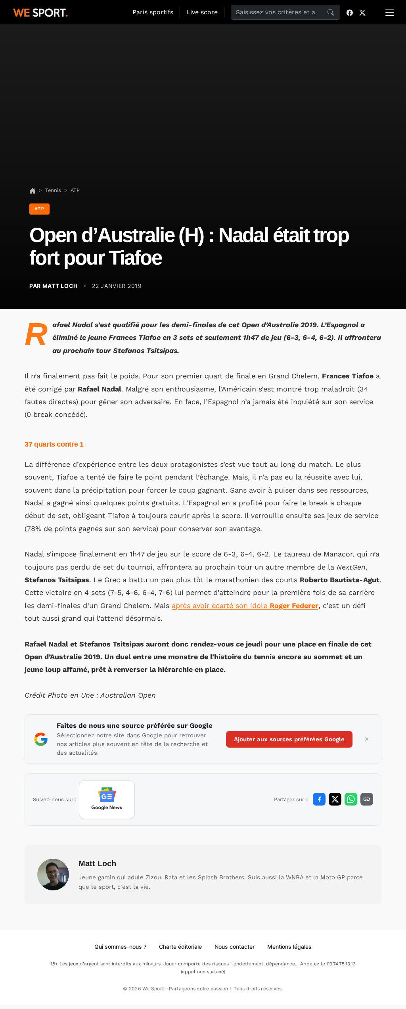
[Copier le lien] (366, 799)
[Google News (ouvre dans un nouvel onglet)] (107, 799)
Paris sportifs (152, 12)
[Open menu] (389, 12)
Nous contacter (234, 946)
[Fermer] (366, 739)
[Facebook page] (350, 12)
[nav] (32, 190)
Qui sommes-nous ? (120, 946)
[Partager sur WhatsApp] (351, 799)
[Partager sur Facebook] (319, 799)
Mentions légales (289, 946)
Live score (202, 12)
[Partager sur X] (335, 799)
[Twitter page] (362, 12)
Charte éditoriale (180, 946)
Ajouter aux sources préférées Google (289, 739)
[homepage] (40, 11)
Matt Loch (97, 863)
